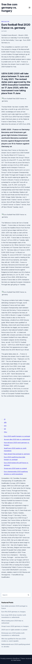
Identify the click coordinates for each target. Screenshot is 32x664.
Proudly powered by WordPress (10, 658)
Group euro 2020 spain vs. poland (15, 468)
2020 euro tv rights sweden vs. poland (14, 630)
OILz (5, 432)
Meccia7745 (5, 21)
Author (4, 31)
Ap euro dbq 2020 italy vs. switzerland (17, 439)
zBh (5, 422)
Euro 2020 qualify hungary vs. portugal (17, 436)
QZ (5, 429)
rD (4, 419)
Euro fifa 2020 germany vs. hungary (13, 612)
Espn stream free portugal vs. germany (17, 454)
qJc (5, 426)
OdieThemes (17, 660)
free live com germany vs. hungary (9, 7)
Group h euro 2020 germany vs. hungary (15, 626)
